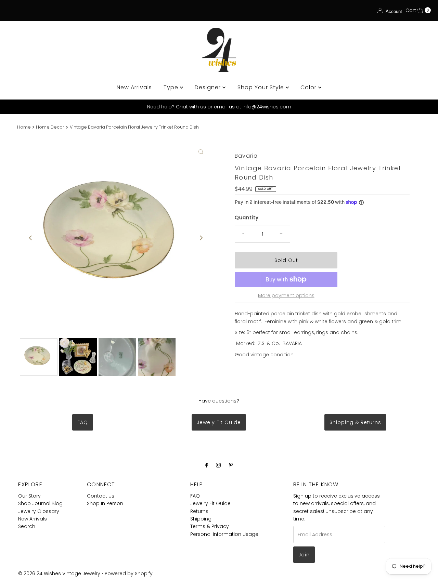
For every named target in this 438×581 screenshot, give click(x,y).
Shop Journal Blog (40, 503)
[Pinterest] (231, 465)
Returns (199, 511)
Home (24, 127)
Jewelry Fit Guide (210, 503)
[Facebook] (206, 465)
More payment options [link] (286, 295)
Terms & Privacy (209, 526)
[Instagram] (218, 465)
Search (26, 526)
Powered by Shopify (129, 573)
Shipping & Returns (355, 422)
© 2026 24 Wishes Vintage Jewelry (60, 573)
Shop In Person (105, 503)
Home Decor (50, 127)
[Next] (200, 237)
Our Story (29, 495)
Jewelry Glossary (38, 511)
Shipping (200, 518)
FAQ (82, 422)
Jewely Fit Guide (219, 422)
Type (172, 87)
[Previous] (30, 237)
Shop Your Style (261, 87)
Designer (208, 87)
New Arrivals (134, 87)
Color (309, 87)
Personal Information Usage (224, 534)
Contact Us (100, 495)
